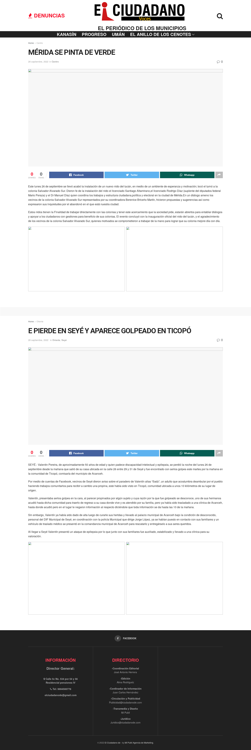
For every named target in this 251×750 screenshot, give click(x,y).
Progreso (94, 34)
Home (31, 42)
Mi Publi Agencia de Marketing (139, 742)
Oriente (40, 321)
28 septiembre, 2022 (38, 61)
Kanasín (66, 34)
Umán (118, 34)
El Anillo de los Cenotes (160, 34)
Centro (40, 42)
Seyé (64, 340)
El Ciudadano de (112, 742)
